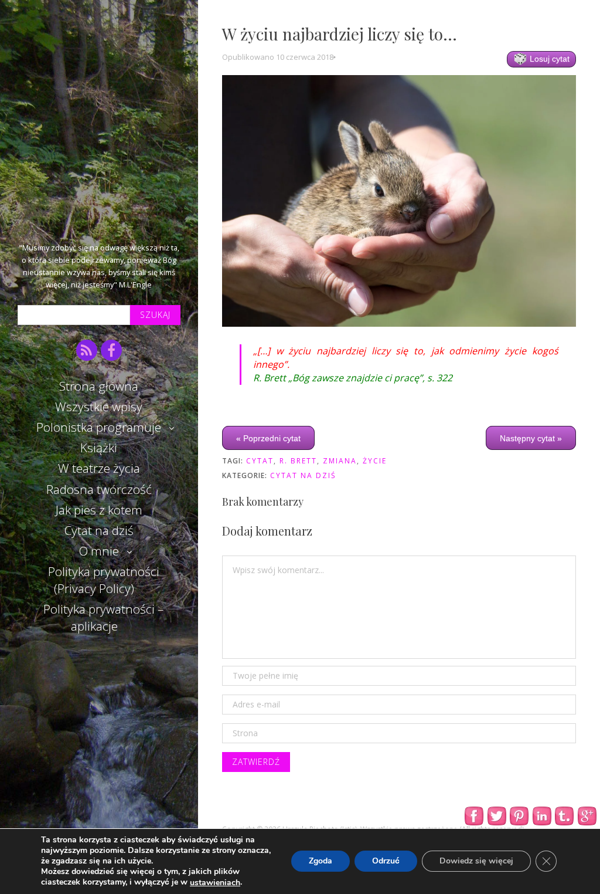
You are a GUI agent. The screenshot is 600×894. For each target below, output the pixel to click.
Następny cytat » (531, 438)
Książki (98, 447)
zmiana (340, 461)
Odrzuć (386, 861)
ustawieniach (215, 883)
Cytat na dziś (99, 530)
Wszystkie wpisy (98, 406)
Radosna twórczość (99, 489)
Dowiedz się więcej (476, 861)
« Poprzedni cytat (268, 438)
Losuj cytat (548, 58)
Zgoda (320, 861)
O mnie (99, 551)
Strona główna (98, 386)
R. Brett (298, 461)
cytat (260, 461)
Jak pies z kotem (99, 510)
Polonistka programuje (98, 427)
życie (375, 461)
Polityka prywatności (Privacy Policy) (103, 580)
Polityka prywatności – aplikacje (103, 617)
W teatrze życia (99, 468)
